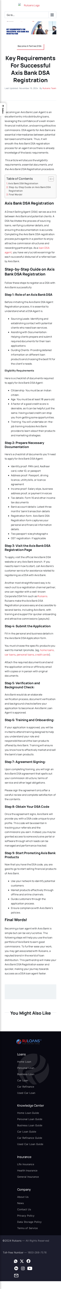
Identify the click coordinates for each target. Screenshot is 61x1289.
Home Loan (24, 1061)
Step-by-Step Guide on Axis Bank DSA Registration (30, 189)
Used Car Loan (26, 1092)
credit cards (42, 654)
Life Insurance (25, 1164)
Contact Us (24, 1209)
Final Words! (15, 194)
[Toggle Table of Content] (49, 179)
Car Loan (22, 1080)
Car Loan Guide (26, 1131)
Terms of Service (27, 1228)
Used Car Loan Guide (30, 1144)
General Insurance (28, 1176)
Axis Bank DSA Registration (23, 183)
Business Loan (25, 1074)
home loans (47, 650)
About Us (23, 1196)
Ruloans (42, 596)
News (20, 1203)
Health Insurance (27, 1170)
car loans (10, 654)
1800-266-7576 (37, 1252)
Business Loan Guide (29, 1125)
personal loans (25, 654)
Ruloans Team (49, 88)
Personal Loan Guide (29, 1119)
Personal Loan (25, 1067)
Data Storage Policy (29, 1221)
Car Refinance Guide (29, 1137)
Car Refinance (25, 1086)
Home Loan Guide (28, 1112)
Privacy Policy (25, 1215)
